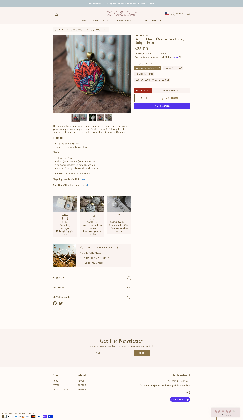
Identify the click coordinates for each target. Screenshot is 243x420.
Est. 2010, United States (179, 381)
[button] (178, 13)
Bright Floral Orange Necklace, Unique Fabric (85, 29)
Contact (82, 389)
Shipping (138, 53)
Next (128, 74)
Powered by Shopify (27, 413)
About (81, 381)
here (83, 179)
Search (56, 385)
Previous (55, 74)
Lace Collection (60, 389)
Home (55, 381)
